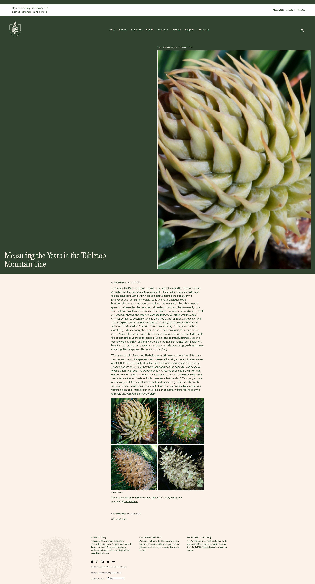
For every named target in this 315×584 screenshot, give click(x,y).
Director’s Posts (120, 519)
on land (117, 541)
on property (121, 547)
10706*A (151, 323)
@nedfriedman (130, 502)
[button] (302, 30)
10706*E (173, 323)
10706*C (162, 323)
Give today (207, 547)
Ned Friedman (120, 282)
